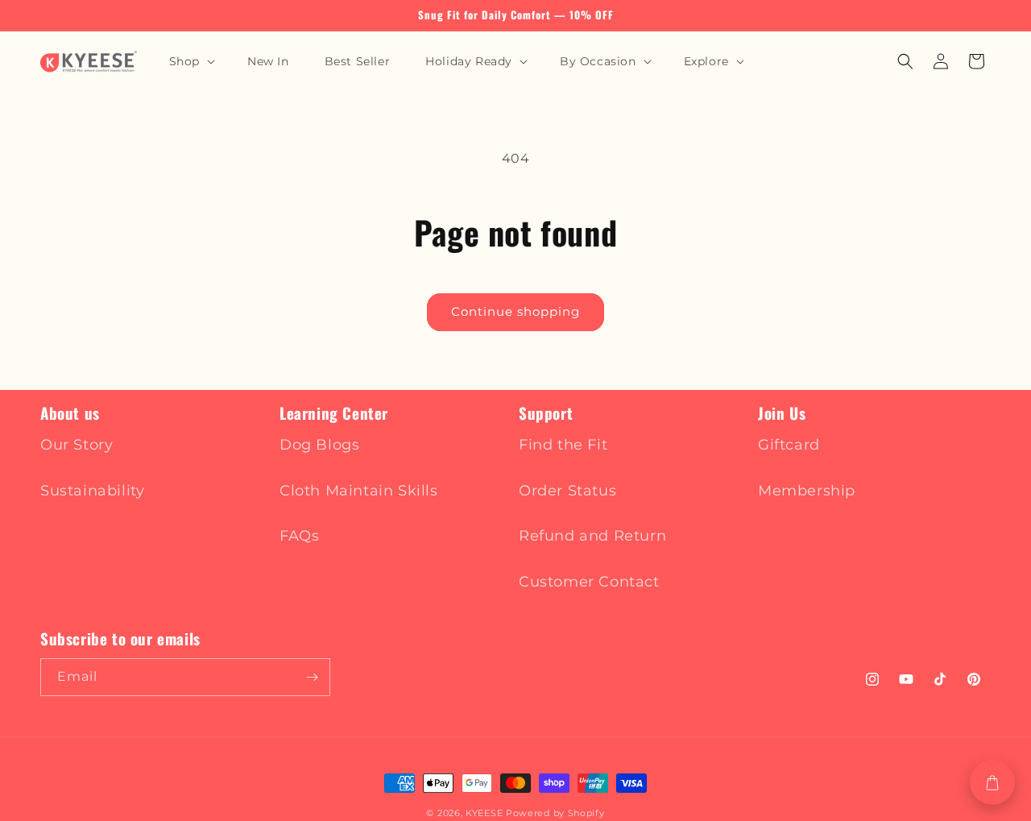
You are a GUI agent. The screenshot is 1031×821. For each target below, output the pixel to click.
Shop (184, 61)
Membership (806, 491)
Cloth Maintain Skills (358, 491)
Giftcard (789, 445)
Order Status (567, 491)
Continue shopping (515, 311)
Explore (706, 61)
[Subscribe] (311, 677)
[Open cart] (992, 782)
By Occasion (598, 61)
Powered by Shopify (555, 813)
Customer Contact (589, 582)
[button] (190, 61)
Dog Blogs (319, 445)
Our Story (76, 445)
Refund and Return (592, 536)
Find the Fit (563, 445)
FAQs (299, 536)
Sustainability (92, 491)
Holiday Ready (468, 61)
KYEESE (484, 813)
